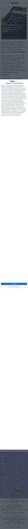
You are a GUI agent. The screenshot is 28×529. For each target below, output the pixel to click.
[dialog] (14, 264)
